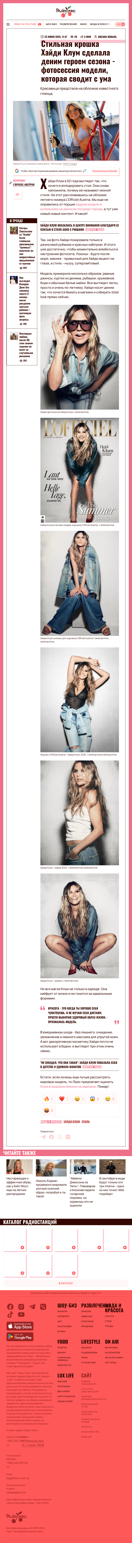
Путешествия (88, 1362)
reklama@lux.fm (16, 1492)
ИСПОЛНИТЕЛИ (112, 1352)
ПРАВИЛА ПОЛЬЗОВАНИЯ (88, 1382)
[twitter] (60, 1137)
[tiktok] (10, 1314)
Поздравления (89, 1352)
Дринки (61, 1352)
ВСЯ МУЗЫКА (111, 1347)
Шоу (59, 1321)
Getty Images (70, 163)
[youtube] (21, 1314)
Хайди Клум (72, 1121)
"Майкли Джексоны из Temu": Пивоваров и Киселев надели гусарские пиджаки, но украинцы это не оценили (82, 1192)
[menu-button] (8, 24)
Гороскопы (87, 1321)
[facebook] (51, 1137)
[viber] (68, 1137)
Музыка (61, 1331)
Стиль (86, 1121)
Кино (83, 24)
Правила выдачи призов (90, 1420)
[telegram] (43, 1137)
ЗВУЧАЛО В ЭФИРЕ (114, 1357)
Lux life (65, 1375)
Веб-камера (63, 1391)
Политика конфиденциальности (91, 1398)
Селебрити (63, 1316)
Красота (109, 1316)
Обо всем (86, 1347)
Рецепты (62, 1347)
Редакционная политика (89, 1413)
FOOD (62, 1341)
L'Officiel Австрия (23, 184)
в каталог (66, 1283)
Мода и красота (100, 24)
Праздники (87, 1326)
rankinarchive (82, 412)
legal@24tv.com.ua (17, 1478)
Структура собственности (90, 1390)
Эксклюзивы (64, 1326)
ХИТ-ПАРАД (110, 1362)
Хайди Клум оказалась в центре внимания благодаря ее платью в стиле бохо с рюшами (79, 227)
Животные (86, 1316)
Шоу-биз (51, 24)
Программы (63, 1386)
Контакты (86, 1427)
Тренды (109, 1326)
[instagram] (21, 1307)
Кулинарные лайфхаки (64, 1359)
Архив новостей (90, 1432)
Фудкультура (64, 1365)
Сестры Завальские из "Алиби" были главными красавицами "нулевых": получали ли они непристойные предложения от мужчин (27, 245)
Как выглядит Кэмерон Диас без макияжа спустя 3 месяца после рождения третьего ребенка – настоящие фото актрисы (25, 298)
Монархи (62, 1311)
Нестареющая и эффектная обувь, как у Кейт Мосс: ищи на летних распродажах (19, 1186)
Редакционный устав (89, 1405)
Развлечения (68, 24)
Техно (84, 1357)
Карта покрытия (66, 1396)
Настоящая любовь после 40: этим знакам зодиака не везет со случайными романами (26, 345)
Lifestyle (90, 1341)
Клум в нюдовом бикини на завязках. (68, 1086)
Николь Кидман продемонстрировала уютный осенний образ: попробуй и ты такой (51, 1188)
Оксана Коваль (107, 36)
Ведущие (62, 1381)
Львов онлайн (65, 1401)
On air (112, 1341)
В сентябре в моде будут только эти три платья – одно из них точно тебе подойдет (112, 1186)
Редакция (86, 1437)
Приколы (86, 1311)
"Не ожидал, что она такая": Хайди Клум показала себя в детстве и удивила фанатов (78, 1065)
